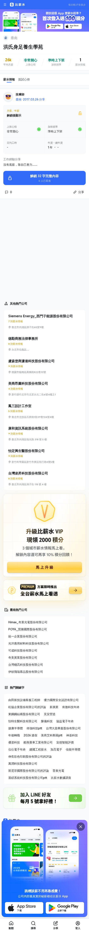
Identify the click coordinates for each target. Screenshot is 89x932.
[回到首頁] (5, 37)
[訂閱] (83, 37)
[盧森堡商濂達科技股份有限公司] (44, 366)
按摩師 (20, 94)
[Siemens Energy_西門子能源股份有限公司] (44, 321)
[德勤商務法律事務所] (44, 343)
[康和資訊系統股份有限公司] (44, 433)
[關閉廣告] (81, 826)
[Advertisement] (44, 248)
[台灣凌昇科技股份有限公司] (44, 478)
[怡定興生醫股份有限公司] (44, 456)
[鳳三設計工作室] (44, 411)
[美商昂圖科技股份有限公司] (44, 388)
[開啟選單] (5, 4)
